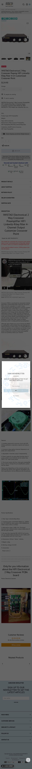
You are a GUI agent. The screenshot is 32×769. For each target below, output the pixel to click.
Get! (16, 390)
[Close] (27, 364)
